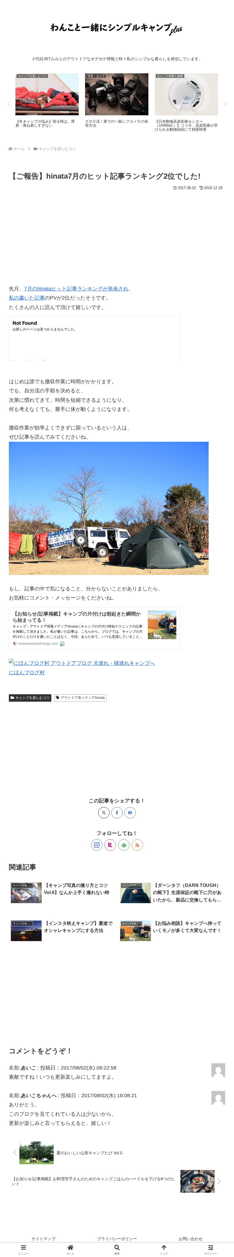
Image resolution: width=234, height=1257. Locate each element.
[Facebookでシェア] (117, 812)
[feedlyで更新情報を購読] (124, 845)
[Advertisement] (117, 235)
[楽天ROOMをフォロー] (110, 845)
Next (225, 104)
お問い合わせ (191, 1238)
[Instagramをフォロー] (96, 845)
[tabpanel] (47, 103)
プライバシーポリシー (117, 1238)
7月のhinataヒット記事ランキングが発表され (76, 289)
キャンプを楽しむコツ (32, 698)
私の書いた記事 (27, 298)
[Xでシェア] (104, 812)
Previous (8, 104)
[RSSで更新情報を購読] (137, 845)
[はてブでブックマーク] (130, 812)
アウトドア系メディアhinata (83, 698)
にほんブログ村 (27, 672)
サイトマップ (43, 1238)
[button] (216, 924)
